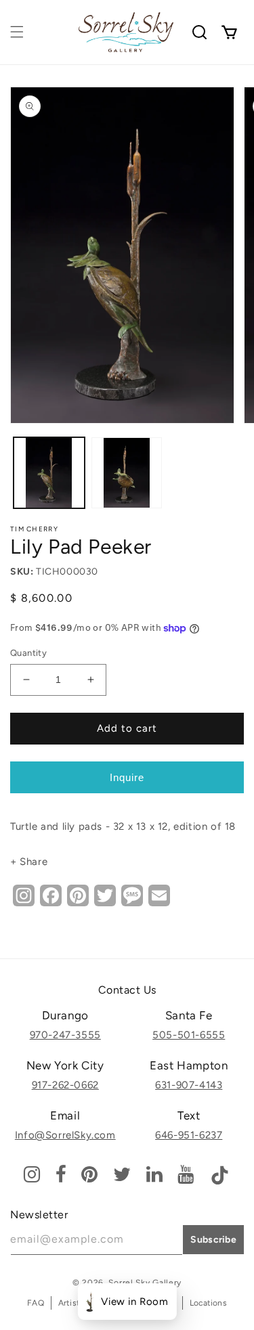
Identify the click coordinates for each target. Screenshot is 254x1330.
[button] (17, 32)
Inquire (127, 777)
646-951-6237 (188, 1135)
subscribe (213, 1239)
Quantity (28, 653)
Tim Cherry (34, 529)
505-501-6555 (188, 1035)
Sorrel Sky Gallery (145, 1282)
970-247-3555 (65, 1035)
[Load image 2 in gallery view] (127, 472)
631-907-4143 (188, 1085)
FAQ (35, 1303)
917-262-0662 (65, 1085)
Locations (208, 1303)
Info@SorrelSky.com (65, 1135)
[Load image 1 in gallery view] (49, 472)
